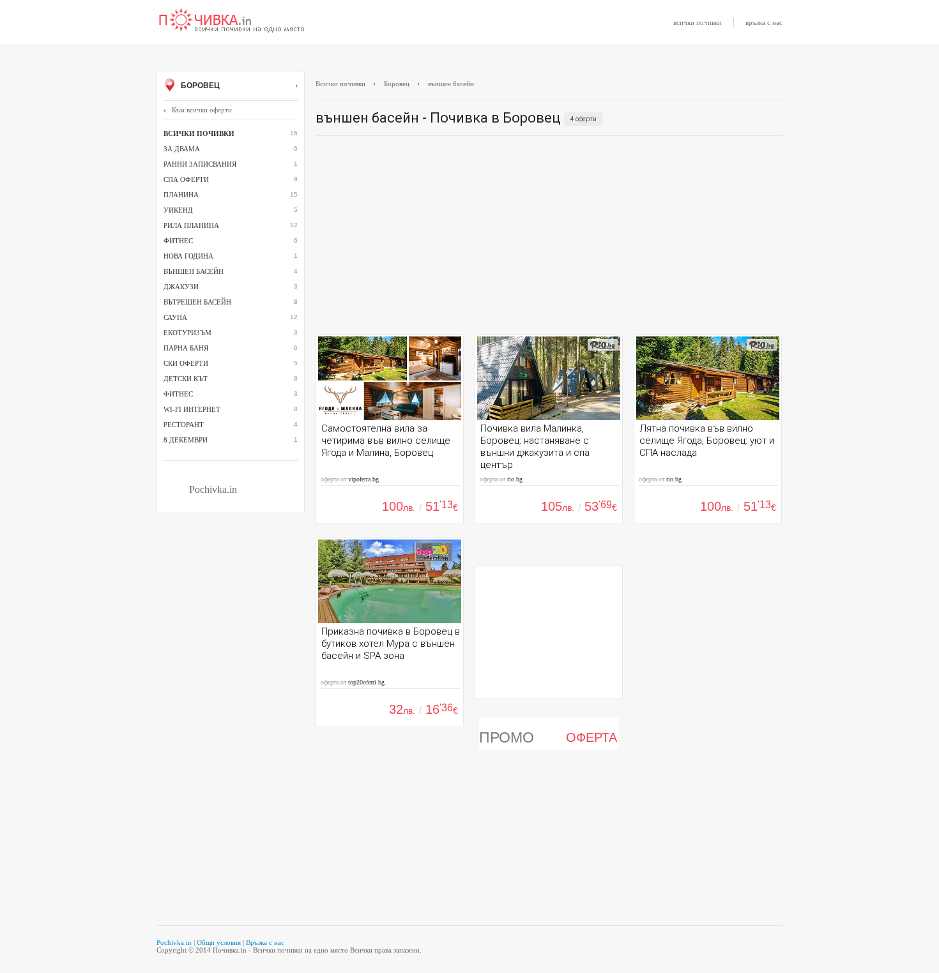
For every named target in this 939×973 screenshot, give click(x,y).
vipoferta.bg (363, 479)
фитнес (178, 241)
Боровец (199, 85)
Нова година (188, 256)
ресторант (184, 424)
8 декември (186, 440)
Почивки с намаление (231, 21)
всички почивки (697, 22)
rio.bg (515, 479)
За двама (182, 149)
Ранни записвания (200, 164)
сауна (175, 317)
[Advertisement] (549, 238)
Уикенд (178, 210)
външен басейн (194, 271)
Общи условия (219, 942)
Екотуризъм (187, 332)
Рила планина (191, 225)
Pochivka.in (213, 489)
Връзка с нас (265, 942)
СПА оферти (186, 179)
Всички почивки (340, 83)
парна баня (186, 348)
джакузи (181, 286)
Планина (181, 195)
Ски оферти (186, 363)
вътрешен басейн (197, 302)
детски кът (186, 378)
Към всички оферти (202, 110)
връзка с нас (763, 22)
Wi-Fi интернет (192, 409)
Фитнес (178, 394)
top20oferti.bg (366, 682)
